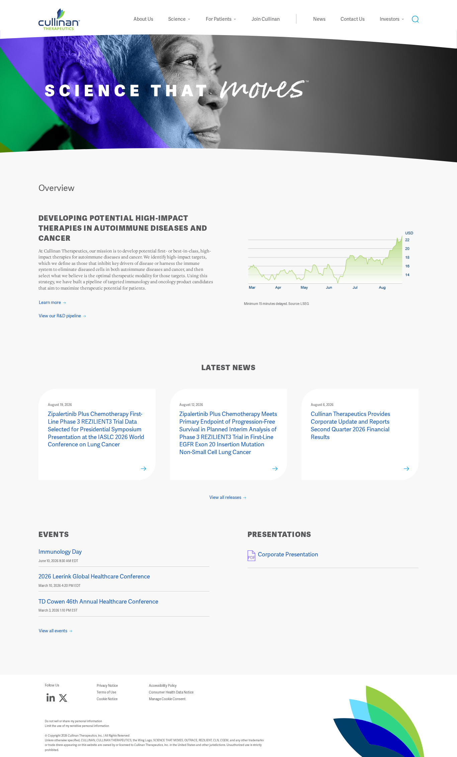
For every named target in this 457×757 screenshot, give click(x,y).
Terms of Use (106, 692)
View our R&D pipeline (60, 316)
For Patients (219, 19)
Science (177, 19)
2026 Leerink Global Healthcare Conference (94, 576)
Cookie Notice (107, 699)
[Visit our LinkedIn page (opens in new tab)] (51, 698)
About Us (143, 19)
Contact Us (353, 19)
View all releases (225, 497)
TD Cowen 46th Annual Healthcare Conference (98, 601)
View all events (53, 631)
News (319, 19)
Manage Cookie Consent (167, 699)
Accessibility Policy (163, 686)
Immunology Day (60, 551)
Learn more (50, 302)
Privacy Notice (107, 686)
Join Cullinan (266, 19)
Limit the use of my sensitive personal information (77, 726)
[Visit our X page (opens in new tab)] (63, 698)
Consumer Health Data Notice (171, 692)
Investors (389, 19)
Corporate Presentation (288, 554)
